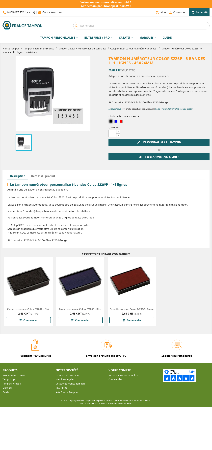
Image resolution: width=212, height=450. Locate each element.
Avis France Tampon (66, 392)
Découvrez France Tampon (70, 383)
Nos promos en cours (14, 375)
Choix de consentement (122, 403)
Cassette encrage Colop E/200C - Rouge (131, 309)
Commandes (115, 379)
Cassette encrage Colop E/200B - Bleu (80, 309)
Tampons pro (9, 379)
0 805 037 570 (105, 403)
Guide (5, 392)
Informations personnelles (123, 375)
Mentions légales (65, 379)
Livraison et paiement (67, 375)
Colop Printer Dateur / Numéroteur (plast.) (173, 108)
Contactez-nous (52, 12)
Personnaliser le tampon (159, 142)
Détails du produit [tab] (43, 176)
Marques (7, 387)
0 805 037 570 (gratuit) (21, 12)
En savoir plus (114, 108)
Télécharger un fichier (159, 157)
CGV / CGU (61, 387)
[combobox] (141, 25)
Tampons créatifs (12, 383)
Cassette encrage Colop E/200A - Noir (28, 309)
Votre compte (119, 370)
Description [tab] (17, 176)
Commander (28, 320)
